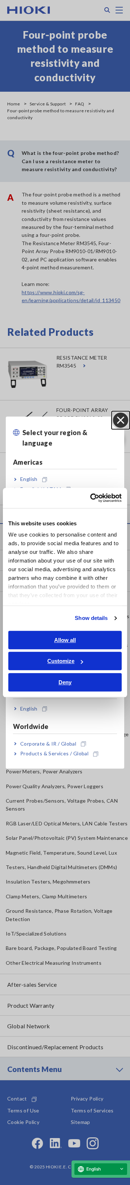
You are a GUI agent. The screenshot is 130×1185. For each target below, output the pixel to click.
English (29, 479)
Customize (60, 661)
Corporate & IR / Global (48, 744)
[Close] (121, 420)
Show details (91, 618)
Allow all (65, 640)
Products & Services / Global (54, 753)
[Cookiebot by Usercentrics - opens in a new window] (92, 498)
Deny (65, 682)
